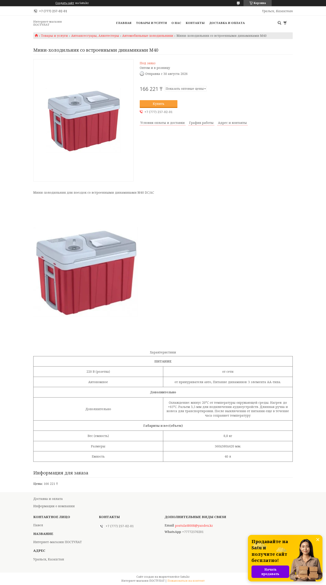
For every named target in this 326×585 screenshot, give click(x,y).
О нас (176, 23)
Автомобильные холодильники (147, 35)
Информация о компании (54, 506)
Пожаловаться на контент (186, 581)
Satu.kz (185, 577)
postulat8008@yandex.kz (194, 526)
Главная (124, 23)
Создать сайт (64, 3)
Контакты (195, 23)
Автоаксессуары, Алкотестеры (95, 35)
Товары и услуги (151, 23)
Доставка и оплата (227, 23)
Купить (158, 103)
